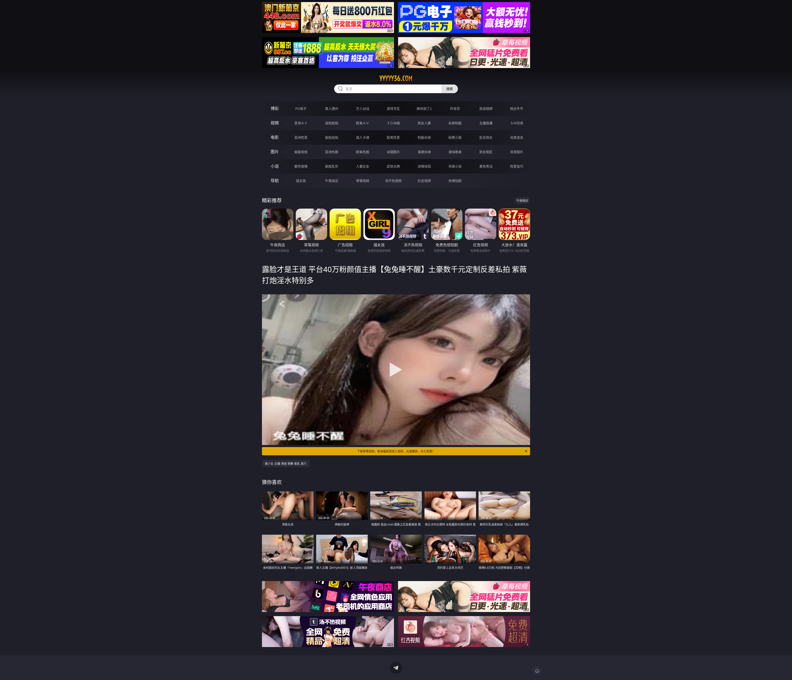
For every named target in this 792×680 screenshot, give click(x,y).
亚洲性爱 (301, 137)
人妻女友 (362, 166)
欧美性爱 (393, 137)
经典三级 (455, 137)
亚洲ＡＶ (301, 123)
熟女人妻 (424, 123)
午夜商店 (331, 181)
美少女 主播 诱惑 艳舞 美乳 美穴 (285, 463)
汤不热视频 (393, 181)
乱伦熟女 (486, 137)
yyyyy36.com (396, 78)
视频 (275, 123)
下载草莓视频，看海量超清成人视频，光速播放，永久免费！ (396, 451)
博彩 (275, 108)
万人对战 (362, 108)
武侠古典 (393, 166)
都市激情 (301, 166)
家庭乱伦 (331, 166)
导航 (275, 180)
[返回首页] (537, 671)
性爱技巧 (516, 166)
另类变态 (516, 137)
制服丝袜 (424, 137)
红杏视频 (424, 181)
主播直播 (486, 123)
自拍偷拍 (331, 123)
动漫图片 (393, 152)
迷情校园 (424, 166)
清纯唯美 (455, 152)
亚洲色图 (331, 152)
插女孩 (301, 181)
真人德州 (331, 108)
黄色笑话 (486, 166)
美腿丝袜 (424, 152)
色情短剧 (455, 181)
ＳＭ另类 (516, 123)
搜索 (449, 89)
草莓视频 (362, 181)
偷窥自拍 (301, 152)
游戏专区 (393, 108)
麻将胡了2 (424, 108)
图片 (275, 152)
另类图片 (516, 152)
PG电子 (300, 108)
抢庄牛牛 (516, 108)
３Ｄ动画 (393, 123)
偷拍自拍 (331, 137)
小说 (275, 166)
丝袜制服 (455, 123)
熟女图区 (486, 152)
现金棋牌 (486, 108)
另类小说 (455, 166)
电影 (275, 137)
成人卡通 (362, 137)
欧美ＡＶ (362, 123)
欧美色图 (362, 152)
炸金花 (455, 108)
